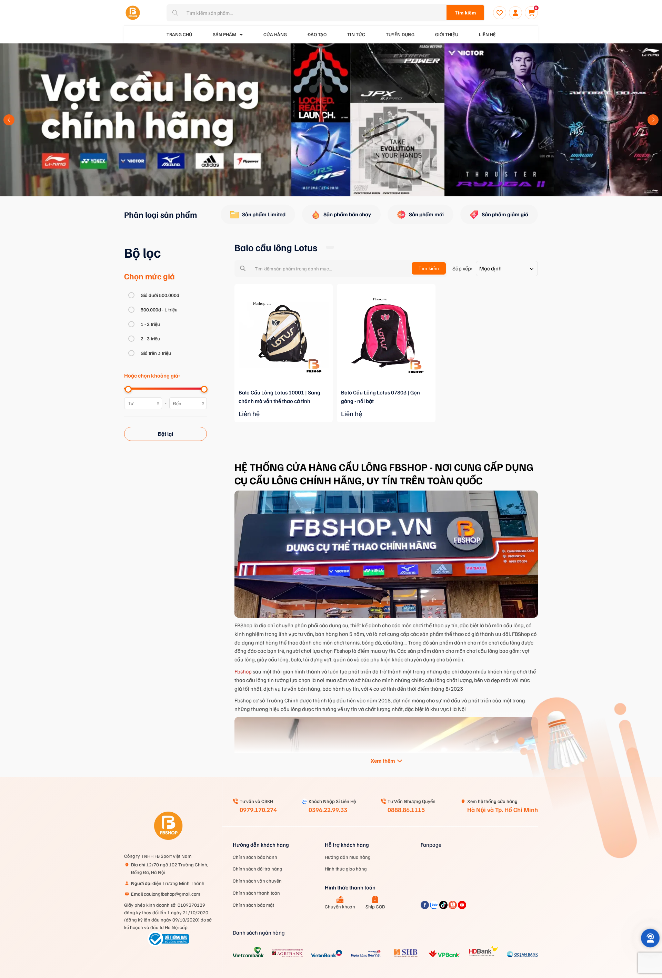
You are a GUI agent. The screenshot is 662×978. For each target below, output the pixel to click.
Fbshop (243, 671)
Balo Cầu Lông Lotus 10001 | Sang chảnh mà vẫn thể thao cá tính (279, 396)
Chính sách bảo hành (255, 857)
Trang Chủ (179, 34)
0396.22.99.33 (328, 809)
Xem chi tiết (284, 386)
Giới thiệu (446, 34)
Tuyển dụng (400, 34)
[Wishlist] (499, 13)
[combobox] (507, 268)
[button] (8, 119)
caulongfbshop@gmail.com (165, 894)
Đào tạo (317, 34)
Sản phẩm (224, 34)
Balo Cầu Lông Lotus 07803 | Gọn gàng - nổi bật (380, 396)
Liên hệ (487, 34)
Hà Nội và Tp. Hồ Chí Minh (502, 809)
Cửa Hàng (275, 34)
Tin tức (356, 34)
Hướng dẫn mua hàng (348, 857)
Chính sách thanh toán (256, 893)
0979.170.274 (258, 809)
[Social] (425, 907)
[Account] (515, 13)
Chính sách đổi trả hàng (257, 869)
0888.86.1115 (406, 809)
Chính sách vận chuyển (257, 881)
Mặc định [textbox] (490, 268)
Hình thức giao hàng (346, 869)
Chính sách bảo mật (253, 905)
